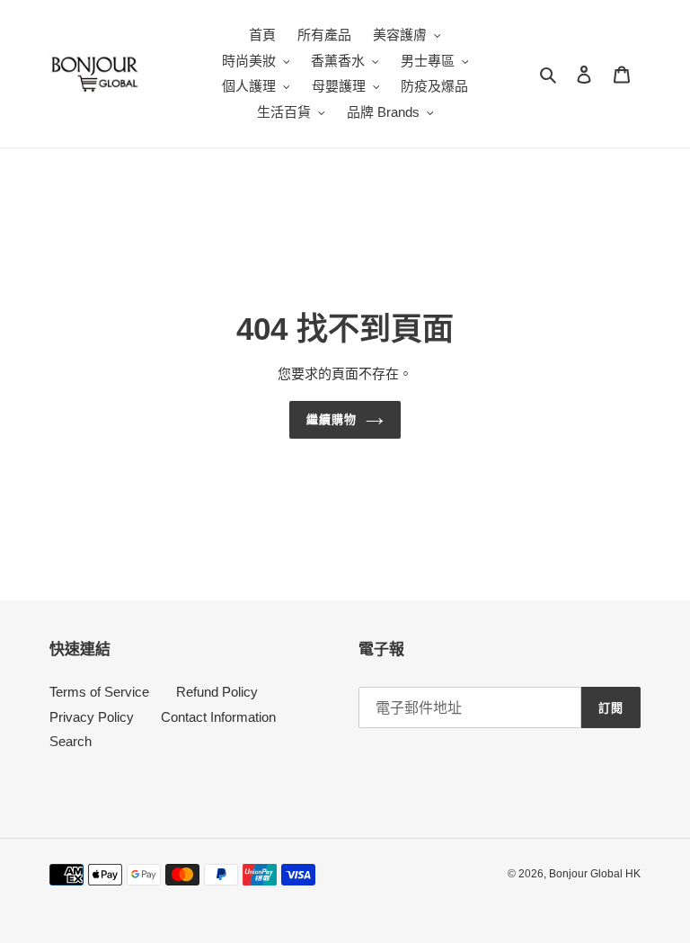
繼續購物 (331, 419)
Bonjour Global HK (595, 873)
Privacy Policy (91, 717)
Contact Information (218, 717)
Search (70, 741)
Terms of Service (99, 691)
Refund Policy (217, 691)
